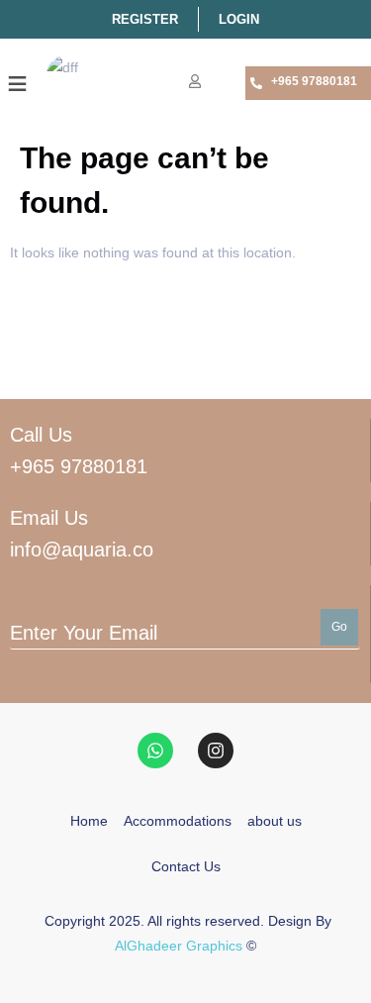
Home (89, 821)
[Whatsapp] (155, 750)
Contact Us (186, 866)
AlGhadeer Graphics (178, 945)
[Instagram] (215, 750)
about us (274, 821)
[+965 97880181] (256, 83)
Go (339, 627)
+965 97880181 (314, 81)
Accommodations (178, 821)
